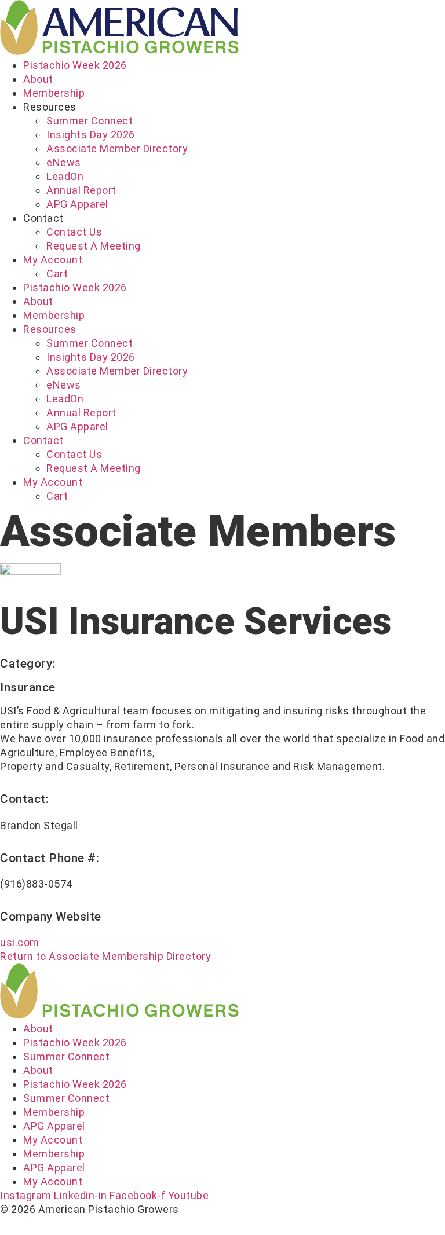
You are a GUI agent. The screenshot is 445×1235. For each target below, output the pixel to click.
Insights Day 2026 (90, 135)
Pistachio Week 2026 (75, 65)
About (38, 79)
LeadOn (64, 176)
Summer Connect (89, 121)
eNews (63, 162)
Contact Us (74, 232)
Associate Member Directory (117, 148)
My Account (52, 260)
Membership (54, 93)
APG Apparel (77, 204)
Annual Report (81, 190)
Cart (57, 273)
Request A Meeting (93, 246)
